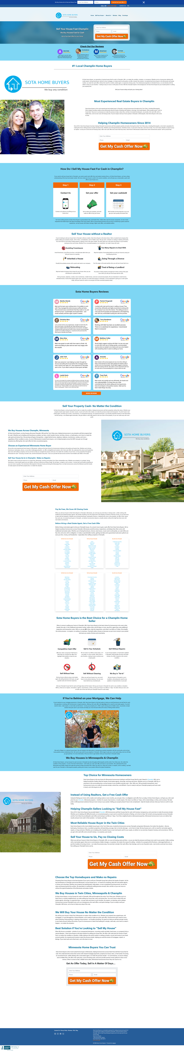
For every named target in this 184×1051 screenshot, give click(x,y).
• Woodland (67, 596)
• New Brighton (92, 599)
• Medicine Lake (117, 608)
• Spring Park (67, 592)
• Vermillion (117, 577)
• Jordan (67, 581)
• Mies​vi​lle (117, 557)
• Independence (117, 601)
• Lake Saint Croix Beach (92, 566)
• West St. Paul (117, 578)
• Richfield (67, 608)
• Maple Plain (117, 606)
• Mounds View (92, 597)
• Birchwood (92, 549)
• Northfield (117, 559)
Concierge (125, 15)
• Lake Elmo (92, 582)
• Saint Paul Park (92, 563)
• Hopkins (117, 600)
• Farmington (117, 546)
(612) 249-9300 (111, 6)
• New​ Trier (117, 558)
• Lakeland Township (92, 583)
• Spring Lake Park (67, 566)
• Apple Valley (67, 544)
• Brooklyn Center (117, 581)
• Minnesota (92, 564)
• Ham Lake (67, 555)
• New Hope (67, 602)
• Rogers (67, 586)
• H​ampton (117, 548)
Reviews (115, 15)
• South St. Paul (117, 563)
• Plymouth (67, 606)
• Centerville (67, 546)
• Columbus (67, 550)
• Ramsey (67, 564)
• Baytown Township (92, 546)
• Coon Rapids (67, 552)
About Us (108, 15)
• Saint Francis (67, 567)
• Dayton (117, 588)
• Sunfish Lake (117, 564)
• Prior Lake (67, 582)
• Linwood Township (67, 561)
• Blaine (67, 545)
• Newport (92, 550)
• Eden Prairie (117, 591)
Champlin (150, 779)
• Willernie (92, 587)
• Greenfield (117, 596)
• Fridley (67, 554)
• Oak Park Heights (92, 553)
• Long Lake (117, 602)
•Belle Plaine (67, 577)
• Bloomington (117, 579)
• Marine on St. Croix (92, 545)
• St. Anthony (67, 587)
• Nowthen (67, 562)
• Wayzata (67, 595)
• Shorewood (67, 591)
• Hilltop (67, 557)
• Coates (67, 610)
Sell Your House (99, 15)
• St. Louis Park (67, 590)
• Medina (117, 609)
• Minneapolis (117, 610)
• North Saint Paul (92, 605)
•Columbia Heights (67, 549)
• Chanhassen (117, 584)
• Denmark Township (92, 557)
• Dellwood (92, 554)
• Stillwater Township (92, 581)
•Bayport (92, 544)
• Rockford (92, 610)
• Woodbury (92, 590)
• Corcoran (117, 586)
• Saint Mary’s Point (92, 561)
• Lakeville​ (117, 552)
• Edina (117, 592)
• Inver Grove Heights (117, 550)
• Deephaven (117, 590)
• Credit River (67, 578)
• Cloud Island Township (92, 577)
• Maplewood (92, 595)
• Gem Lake (92, 609)
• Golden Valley (117, 595)
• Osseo (66, 605)
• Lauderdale (92, 608)
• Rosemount (117, 562)
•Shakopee (67, 584)
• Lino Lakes (67, 559)
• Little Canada (92, 600)
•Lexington (67, 558)
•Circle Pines (67, 548)
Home (92, 15)
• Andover (67, 541)
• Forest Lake (92, 559)
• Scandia (92, 578)
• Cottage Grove (92, 552)
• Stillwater (92, 579)
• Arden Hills (92, 602)
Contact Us (123, 5)
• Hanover (117, 599)
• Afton (92, 541)
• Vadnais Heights (92, 604)
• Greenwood (117, 597)
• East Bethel (67, 553)
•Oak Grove (67, 563)
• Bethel (117, 583)
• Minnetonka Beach (67, 599)
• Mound (67, 601)
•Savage (67, 583)
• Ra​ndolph (117, 561)
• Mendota (117, 554)
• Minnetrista (67, 600)
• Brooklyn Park (117, 582)
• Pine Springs (92, 558)
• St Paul (92, 592)
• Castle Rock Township (117, 541)
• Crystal (117, 587)
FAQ (128, 5)
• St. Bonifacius (67, 588)
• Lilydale (117, 553)
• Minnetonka (67, 597)
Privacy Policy (63, 1030)
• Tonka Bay (67, 593)
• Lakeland (92, 586)
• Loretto (117, 604)
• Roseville (92, 593)
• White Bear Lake (92, 584)
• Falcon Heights (92, 601)
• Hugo (117, 566)
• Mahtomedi (92, 543)
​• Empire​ (117, 545)
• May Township (92, 548)
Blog (119, 15)
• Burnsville (117, 544)
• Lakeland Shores (92, 588)
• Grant (92, 562)
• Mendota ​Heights (117, 555)
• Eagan (92, 567)
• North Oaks (92, 606)
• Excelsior (117, 593)
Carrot (114, 1043)
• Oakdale (92, 555)
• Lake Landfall (92, 591)
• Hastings (117, 549)
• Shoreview (92, 596)
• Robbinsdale (67, 609)
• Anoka (67, 543)
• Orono (66, 604)
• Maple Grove (117, 605)
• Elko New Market (67, 579)
